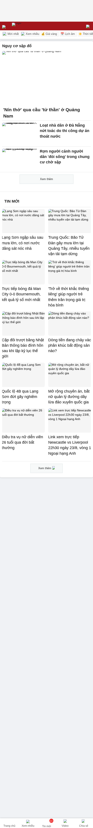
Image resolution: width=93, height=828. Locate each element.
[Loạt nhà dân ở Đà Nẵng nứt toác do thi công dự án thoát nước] (20, 133)
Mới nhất (13, 33)
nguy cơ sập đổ (17, 46)
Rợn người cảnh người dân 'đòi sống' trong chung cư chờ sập (65, 156)
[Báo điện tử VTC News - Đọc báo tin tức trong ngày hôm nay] (26, 26)
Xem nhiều (32, 33)
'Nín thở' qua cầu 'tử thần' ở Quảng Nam (41, 113)
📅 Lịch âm (68, 33)
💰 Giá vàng (49, 33)
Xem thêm (46, 179)
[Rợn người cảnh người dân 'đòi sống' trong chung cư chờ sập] (20, 159)
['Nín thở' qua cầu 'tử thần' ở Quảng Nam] (46, 77)
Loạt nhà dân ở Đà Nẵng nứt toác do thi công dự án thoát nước (64, 130)
